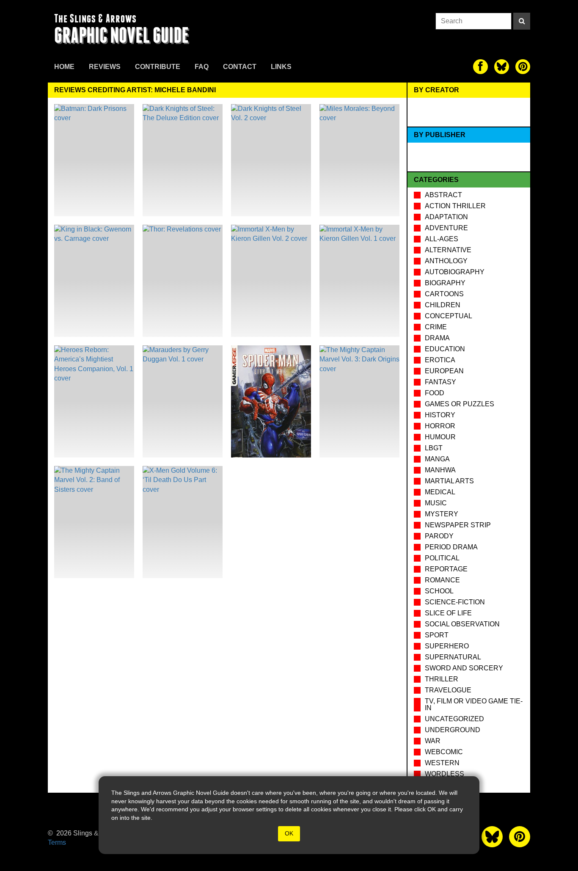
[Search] (521, 21)
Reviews (105, 66)
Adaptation (446, 217)
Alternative (448, 250)
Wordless (444, 773)
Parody (439, 536)
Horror (440, 426)
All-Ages (441, 239)
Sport (437, 635)
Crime (436, 327)
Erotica (440, 360)
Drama (437, 338)
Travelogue (448, 690)
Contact (239, 66)
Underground (452, 729)
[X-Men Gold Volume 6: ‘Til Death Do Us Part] (183, 522)
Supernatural (453, 657)
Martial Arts (449, 481)
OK (289, 833)
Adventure (446, 228)
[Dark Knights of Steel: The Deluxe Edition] (183, 160)
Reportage (446, 569)
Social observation (462, 624)
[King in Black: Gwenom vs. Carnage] (94, 281)
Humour (440, 437)
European (444, 371)
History (440, 415)
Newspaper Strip (458, 525)
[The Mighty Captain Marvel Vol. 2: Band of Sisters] (94, 522)
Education (445, 349)
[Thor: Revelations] (183, 281)
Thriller (441, 679)
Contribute (157, 66)
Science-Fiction (455, 602)
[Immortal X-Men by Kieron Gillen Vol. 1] (359, 281)
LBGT (434, 448)
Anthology (446, 261)
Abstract (443, 194)
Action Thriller (455, 205)
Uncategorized (454, 718)
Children (442, 305)
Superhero (447, 646)
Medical (440, 492)
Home (64, 66)
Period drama (451, 547)
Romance (442, 580)
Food (434, 393)
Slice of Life (448, 613)
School (439, 591)
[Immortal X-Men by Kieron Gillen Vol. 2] (271, 281)
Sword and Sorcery (464, 668)
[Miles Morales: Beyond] (359, 160)
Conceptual (448, 316)
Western (442, 762)
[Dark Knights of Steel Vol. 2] (271, 160)
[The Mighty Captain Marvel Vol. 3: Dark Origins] (359, 401)
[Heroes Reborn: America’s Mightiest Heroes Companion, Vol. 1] (94, 401)
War (432, 740)
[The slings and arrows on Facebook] (480, 66)
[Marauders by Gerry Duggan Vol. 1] (183, 401)
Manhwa (440, 470)
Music (436, 503)
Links (281, 66)
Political (442, 558)
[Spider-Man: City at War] (271, 401)
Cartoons (444, 294)
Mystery (441, 514)
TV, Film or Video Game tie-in (474, 704)
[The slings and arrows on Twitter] (501, 66)
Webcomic (444, 751)
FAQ (202, 66)
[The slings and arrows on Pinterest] (522, 66)
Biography (445, 283)
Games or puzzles (459, 404)
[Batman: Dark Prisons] (94, 160)
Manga (437, 459)
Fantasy (440, 382)
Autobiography (454, 272)
